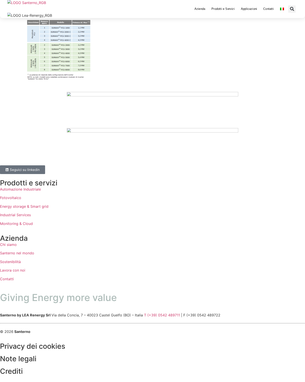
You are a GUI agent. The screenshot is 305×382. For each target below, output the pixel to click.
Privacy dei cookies (32, 346)
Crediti (11, 371)
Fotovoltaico (10, 197)
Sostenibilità (10, 262)
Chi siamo (8, 244)
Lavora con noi (12, 270)
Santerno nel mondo (17, 253)
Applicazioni (249, 8)
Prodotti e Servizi (223, 8)
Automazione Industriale (20, 189)
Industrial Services (15, 215)
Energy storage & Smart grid (24, 206)
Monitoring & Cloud (16, 223)
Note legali (18, 358)
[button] (292, 9)
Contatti (268, 8)
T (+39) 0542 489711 (162, 315)
